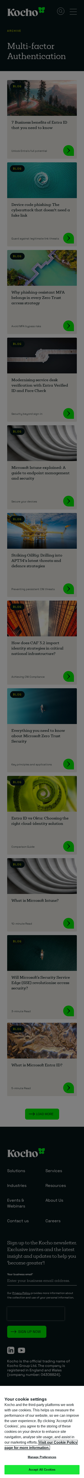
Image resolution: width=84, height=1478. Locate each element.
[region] (42, 1432)
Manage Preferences (42, 1457)
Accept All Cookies (42, 1469)
